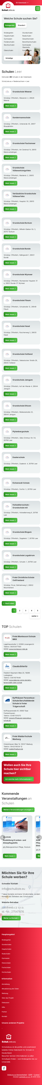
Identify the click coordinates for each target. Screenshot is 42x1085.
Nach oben (9, 603)
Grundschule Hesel (21, 326)
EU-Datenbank (21, 3)
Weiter (39, 837)
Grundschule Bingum (22, 532)
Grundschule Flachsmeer (24, 143)
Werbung (5, 993)
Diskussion (5, 1002)
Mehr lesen (9, 106)
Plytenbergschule (21, 431)
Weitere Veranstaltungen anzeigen (17, 810)
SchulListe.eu (7, 81)
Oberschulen (8, 50)
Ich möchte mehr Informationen (18, 779)
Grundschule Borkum (22, 223)
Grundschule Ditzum (22, 406)
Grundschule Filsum (22, 300)
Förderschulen (9, 42)
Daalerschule (19, 457)
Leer (27, 81)
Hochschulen (6, 972)
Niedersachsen (18, 81)
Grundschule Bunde (21, 249)
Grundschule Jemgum (23, 380)
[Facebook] (4, 1068)
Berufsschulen (9, 45)
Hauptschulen (9, 36)
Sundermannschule (21, 117)
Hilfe (3, 1007)
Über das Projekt (8, 998)
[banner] (8, 6)
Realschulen (26, 36)
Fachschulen (27, 50)
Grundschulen (27, 33)
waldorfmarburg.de (16, 749)
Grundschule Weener (22, 92)
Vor (2, 837)
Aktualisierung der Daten (10, 989)
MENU (37, 8)
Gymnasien (8, 39)
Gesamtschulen (28, 39)
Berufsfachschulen (29, 42)
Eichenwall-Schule (21, 483)
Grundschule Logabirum (24, 555)
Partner (4, 1012)
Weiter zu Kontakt (10, 918)
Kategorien (9, 25)
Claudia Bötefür (20, 666)
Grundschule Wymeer (23, 274)
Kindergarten (8, 33)
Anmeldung (6, 984)
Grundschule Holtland (23, 354)
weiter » (35, 616)
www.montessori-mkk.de (18, 649)
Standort (21, 25)
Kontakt (4, 1016)
